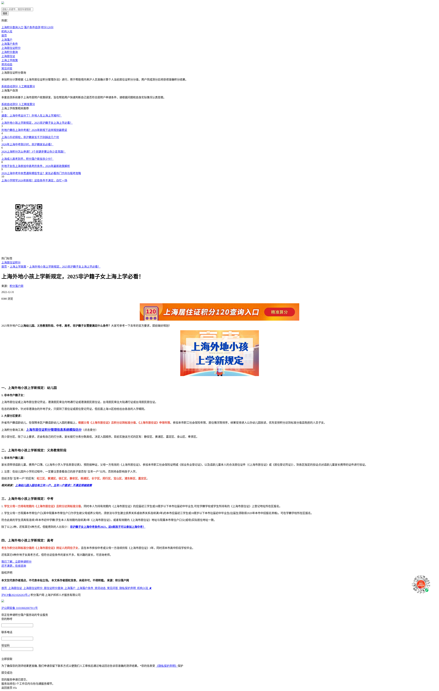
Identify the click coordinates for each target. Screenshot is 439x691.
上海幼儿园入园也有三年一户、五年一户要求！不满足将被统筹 (53, 485)
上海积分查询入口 (12, 27)
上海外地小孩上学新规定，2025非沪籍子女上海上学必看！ (37, 122)
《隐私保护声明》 (167, 665)
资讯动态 (6, 64)
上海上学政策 (9, 60)
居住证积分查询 (54, 588)
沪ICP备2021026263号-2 (15, 595)
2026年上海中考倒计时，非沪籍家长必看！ (27, 144)
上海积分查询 (9, 52)
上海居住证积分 (11, 48)
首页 (4, 35)
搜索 (5, 13)
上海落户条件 (9, 43)
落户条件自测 (32, 27)
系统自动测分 (9, 86)
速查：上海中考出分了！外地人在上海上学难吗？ (31, 115)
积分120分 (47, 27)
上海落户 (6, 39)
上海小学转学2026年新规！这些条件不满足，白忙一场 (34, 180)
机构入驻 (144, 588)
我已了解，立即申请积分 (16, 561)
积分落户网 (16, 286)
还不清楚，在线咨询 (13, 565)
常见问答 (6, 68)
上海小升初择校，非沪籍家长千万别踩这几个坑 (30, 137)
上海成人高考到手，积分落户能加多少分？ (27, 158)
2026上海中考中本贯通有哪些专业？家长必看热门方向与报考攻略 (41, 173)
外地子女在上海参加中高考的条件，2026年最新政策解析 (35, 166)
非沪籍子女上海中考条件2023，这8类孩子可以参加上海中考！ (107, 526)
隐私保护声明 (128, 588)
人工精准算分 (27, 86)
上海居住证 (8, 56)
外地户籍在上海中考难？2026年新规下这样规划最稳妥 (34, 130)
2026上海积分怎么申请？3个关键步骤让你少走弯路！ (33, 151)
